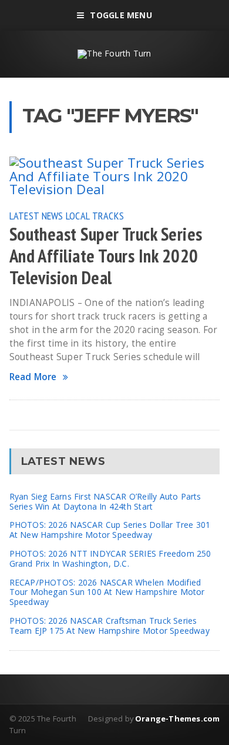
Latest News (36, 215)
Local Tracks (95, 215)
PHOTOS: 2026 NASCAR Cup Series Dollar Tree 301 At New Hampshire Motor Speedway (110, 529)
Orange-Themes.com (177, 718)
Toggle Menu (120, 15)
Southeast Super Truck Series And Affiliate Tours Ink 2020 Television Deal (106, 256)
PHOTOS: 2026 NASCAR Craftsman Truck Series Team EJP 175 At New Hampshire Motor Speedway (109, 625)
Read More (33, 376)
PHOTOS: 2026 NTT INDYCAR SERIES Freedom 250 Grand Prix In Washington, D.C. (110, 558)
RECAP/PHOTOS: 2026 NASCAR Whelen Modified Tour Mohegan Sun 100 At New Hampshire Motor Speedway (107, 592)
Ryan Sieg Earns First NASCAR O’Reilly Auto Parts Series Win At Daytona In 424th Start (105, 501)
